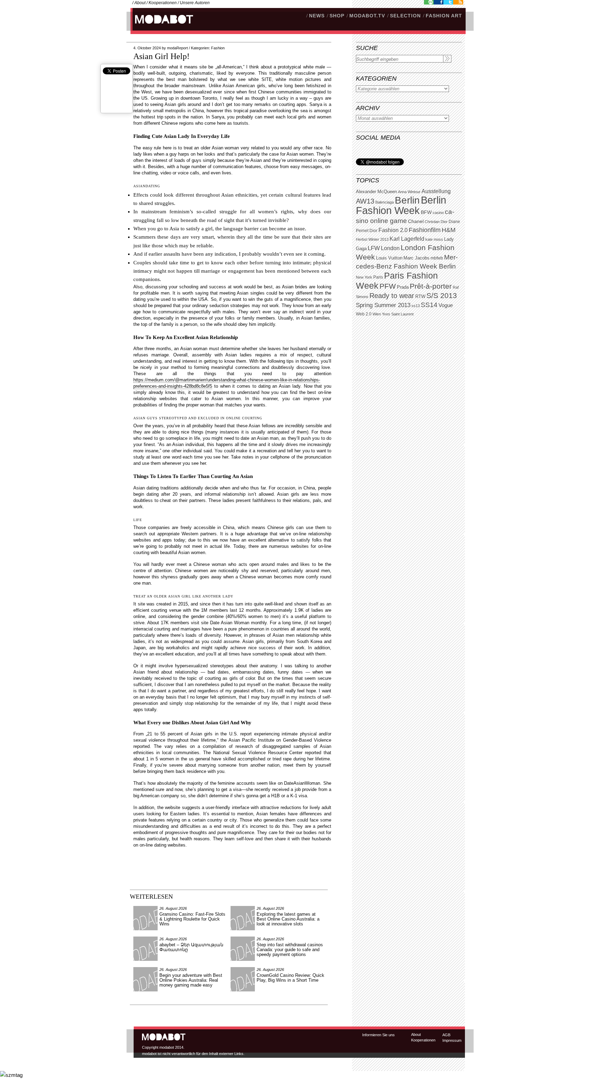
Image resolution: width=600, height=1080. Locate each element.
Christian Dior (436, 222)
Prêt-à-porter (431, 286)
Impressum (451, 1040)
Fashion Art (444, 15)
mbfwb (437, 258)
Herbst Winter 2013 (372, 239)
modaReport (177, 48)
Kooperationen (163, 2)
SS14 (429, 304)
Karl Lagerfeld (407, 239)
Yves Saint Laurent (398, 314)
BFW (426, 212)
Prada (403, 287)
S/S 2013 (441, 295)
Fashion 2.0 (393, 230)
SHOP (337, 15)
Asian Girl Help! (161, 56)
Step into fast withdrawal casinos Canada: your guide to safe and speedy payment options (290, 949)
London (390, 248)
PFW (388, 286)
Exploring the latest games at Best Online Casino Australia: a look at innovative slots (288, 919)
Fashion (218, 48)
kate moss (434, 239)
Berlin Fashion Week (401, 205)
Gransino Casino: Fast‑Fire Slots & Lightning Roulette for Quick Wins (192, 919)
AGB (446, 1035)
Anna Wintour (409, 192)
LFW (374, 248)
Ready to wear (391, 295)
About (139, 2)
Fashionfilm (425, 229)
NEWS (317, 15)
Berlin (407, 200)
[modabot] (160, 26)
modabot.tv (367, 15)
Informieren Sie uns (378, 1035)
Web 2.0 (364, 314)
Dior (373, 230)
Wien (377, 314)
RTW (420, 296)
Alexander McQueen (376, 191)
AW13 (365, 201)
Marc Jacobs (416, 258)
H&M (449, 229)
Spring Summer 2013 (383, 305)
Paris (378, 277)
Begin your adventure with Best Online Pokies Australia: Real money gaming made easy (190, 980)
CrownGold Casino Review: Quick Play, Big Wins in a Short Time (290, 978)
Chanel (416, 221)
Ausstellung (436, 191)
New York (364, 277)
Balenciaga (384, 202)
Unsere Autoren (195, 2)
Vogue (446, 305)
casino (438, 213)
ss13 (415, 306)
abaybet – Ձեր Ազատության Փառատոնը (191, 947)
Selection (405, 15)
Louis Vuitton (389, 258)
